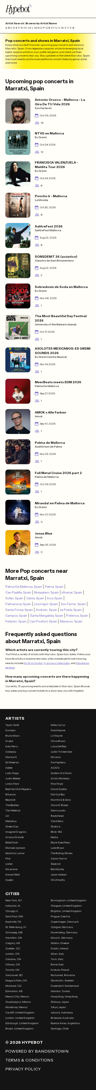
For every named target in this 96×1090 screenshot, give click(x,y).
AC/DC (55, 767)
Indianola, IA (12, 905)
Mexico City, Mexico (17, 996)
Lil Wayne (57, 735)
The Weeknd (12, 810)
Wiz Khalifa (58, 879)
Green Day (11, 826)
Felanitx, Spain (16, 621)
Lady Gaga (12, 773)
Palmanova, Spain (18, 604)
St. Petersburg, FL (16, 927)
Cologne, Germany (62, 927)
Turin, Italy (57, 959)
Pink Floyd (57, 783)
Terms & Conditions (29, 1060)
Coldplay (10, 751)
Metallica (11, 821)
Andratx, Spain (46, 610)
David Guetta (59, 789)
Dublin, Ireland (59, 948)
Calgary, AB (12, 943)
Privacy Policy (23, 1069)
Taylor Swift (12, 725)
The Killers (57, 821)
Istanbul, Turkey (60, 991)
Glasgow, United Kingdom (66, 905)
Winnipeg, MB (13, 932)
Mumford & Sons (61, 799)
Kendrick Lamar (15, 853)
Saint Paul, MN (14, 916)
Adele (8, 767)
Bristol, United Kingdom (19, 1028)
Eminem (10, 730)
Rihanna (10, 794)
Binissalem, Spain (46, 592)
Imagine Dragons (15, 831)
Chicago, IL (12, 911)
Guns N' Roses (59, 805)
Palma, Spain (54, 587)
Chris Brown (58, 741)
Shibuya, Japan (60, 1001)
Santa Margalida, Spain (46, 616)
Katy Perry (11, 746)
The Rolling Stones (61, 853)
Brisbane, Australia (62, 1017)
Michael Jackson (15, 847)
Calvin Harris (59, 858)
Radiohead (57, 815)
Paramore (11, 869)
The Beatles (12, 805)
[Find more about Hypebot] (48, 9)
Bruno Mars (12, 735)
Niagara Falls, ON (16, 980)
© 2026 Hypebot (24, 1042)
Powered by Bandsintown (37, 1051)
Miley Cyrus (58, 725)
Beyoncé (10, 799)
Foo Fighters (58, 762)
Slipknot (56, 863)
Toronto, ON (12, 969)
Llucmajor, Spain (46, 604)
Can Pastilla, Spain (18, 592)
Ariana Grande (14, 837)
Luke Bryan (57, 847)
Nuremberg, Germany (64, 932)
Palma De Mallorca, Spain (23, 587)
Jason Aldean (59, 874)
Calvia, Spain (35, 598)
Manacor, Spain (71, 621)
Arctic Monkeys (60, 778)
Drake (9, 741)
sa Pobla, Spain (71, 610)
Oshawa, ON (13, 959)
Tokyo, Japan (58, 1007)
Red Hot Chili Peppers (18, 789)
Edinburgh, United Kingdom (22, 1023)
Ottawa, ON (12, 964)
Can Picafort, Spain (43, 621)
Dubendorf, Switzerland (65, 985)
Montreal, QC (13, 985)
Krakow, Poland (60, 969)
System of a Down (61, 773)
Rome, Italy (57, 964)
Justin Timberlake (61, 751)
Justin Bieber (13, 778)
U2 (7, 815)
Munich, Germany (62, 937)
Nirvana (56, 757)
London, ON (12, 953)
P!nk (8, 858)
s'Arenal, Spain (72, 592)
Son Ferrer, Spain (73, 604)
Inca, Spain (55, 598)
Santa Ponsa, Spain (19, 610)
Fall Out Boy (58, 794)
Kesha (54, 837)
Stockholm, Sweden (62, 980)
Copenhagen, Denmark (65, 921)
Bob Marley (57, 869)
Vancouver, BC (14, 975)
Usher (9, 863)
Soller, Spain (14, 598)
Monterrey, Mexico (16, 1007)
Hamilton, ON (13, 937)
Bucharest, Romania (63, 975)
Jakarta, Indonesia (62, 1012)
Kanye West (12, 874)
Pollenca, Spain (77, 616)
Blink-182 (56, 831)
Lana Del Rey (58, 746)
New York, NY (13, 900)
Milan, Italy (57, 953)
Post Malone (58, 730)
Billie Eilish (11, 842)
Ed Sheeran (12, 762)
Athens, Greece (60, 943)
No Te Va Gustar (33, 663)
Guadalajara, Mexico (18, 1001)
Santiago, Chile (60, 1028)
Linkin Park (12, 783)
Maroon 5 (11, 757)
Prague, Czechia (60, 916)
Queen (9, 879)
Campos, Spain (16, 616)
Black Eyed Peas (60, 842)
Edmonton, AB (13, 991)
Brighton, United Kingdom (66, 911)
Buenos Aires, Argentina (65, 1023)
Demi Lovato (58, 810)
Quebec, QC (12, 948)
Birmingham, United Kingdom (68, 900)
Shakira (55, 826)
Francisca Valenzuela (57, 663)
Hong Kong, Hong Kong (64, 996)
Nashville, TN (13, 921)
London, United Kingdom (20, 1017)
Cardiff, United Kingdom (19, 1012)
